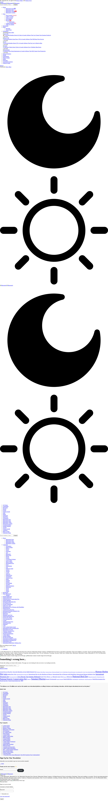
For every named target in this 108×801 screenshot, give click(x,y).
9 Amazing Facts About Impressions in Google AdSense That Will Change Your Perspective (24, 51)
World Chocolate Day (88, 679)
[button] (1, 2)
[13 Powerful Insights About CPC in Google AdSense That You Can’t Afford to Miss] (4, 42)
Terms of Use (28, 0)
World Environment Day (98, 679)
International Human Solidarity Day (86, 674)
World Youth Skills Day (14, 681)
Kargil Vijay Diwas (45, 676)
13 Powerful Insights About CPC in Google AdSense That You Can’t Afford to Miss (22, 43)
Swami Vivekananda (51, 679)
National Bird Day (80, 676)
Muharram (69, 676)
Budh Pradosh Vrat (31, 672)
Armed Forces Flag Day (6, 672)
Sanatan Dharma (38, 679)
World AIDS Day (67, 679)
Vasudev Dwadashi (60, 679)
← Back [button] (2, 763)
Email (1, 769)
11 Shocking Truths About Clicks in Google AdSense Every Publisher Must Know (22, 47)
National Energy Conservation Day (13, 679)
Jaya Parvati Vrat (23, 677)
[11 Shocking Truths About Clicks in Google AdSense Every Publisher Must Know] (5, 45)
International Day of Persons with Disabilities (64, 674)
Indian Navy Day (11, 674)
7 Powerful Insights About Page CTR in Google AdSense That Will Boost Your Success (23, 39)
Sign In (14, 645)
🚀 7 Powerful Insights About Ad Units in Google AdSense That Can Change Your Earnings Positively (27, 35)
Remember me (5, 794)
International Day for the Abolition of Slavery (40, 674)
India (5, 674)
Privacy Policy (19, 0)
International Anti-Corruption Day (22, 674)
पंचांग (22, 681)
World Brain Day (82, 679)
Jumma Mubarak (34, 677)
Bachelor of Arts (22, 672)
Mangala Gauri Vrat (58, 676)
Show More (8, 67)
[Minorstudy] (10, 3)
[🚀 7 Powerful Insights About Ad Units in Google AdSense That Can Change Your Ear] (5, 33)
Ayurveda (15, 672)
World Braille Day (75, 679)
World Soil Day (4, 681)
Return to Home (3, 668)
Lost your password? (5, 796)
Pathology (29, 679)
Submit (20, 770)
